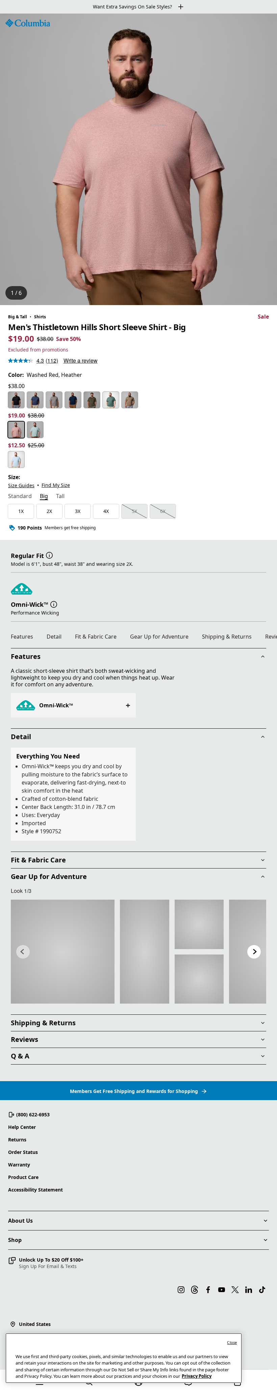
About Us (20, 1220)
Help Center (22, 1127)
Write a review (81, 360)
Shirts (40, 317)
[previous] (23, 952)
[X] (235, 1289)
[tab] (20, 496)
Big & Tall (17, 317)
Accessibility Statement (35, 1189)
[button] (49, 555)
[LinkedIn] (248, 1289)
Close (232, 1342)
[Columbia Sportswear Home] (27, 23)
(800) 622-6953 (33, 1114)
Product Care (23, 1177)
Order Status (23, 1152)
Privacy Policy (196, 1376)
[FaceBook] (208, 1289)
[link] (63, 952)
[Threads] (194, 1289)
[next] (254, 952)
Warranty (19, 1164)
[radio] (16, 400)
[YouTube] (221, 1289)
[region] (138, 159)
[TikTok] (262, 1289)
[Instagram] (181, 1289)
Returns (17, 1139)
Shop (15, 1240)
